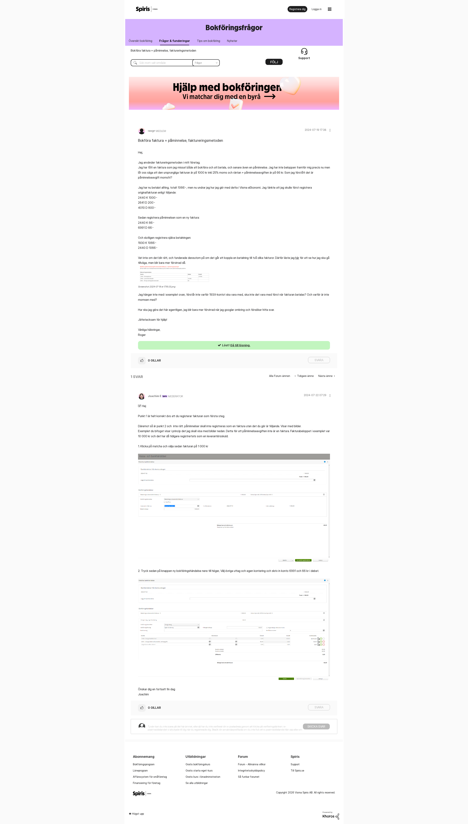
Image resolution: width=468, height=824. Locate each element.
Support (295, 764)
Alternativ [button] (274, 63)
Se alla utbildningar (197, 782)
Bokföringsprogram (143, 764)
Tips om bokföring (208, 41)
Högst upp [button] (138, 813)
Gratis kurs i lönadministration (203, 776)
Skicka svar (316, 726)
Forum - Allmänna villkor (251, 764)
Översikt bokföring (140, 41)
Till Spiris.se (297, 770)
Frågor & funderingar (174, 41)
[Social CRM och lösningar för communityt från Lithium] (331, 815)
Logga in (317, 9)
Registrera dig (297, 9)
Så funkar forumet (248, 776)
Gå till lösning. (240, 345)
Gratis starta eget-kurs (199, 770)
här (297, 258)
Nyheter (232, 41)
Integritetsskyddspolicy (251, 770)
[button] (330, 130)
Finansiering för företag (146, 782)
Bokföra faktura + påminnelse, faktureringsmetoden (163, 50)
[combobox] (172, 62)
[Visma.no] (147, 9)
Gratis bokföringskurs (198, 764)
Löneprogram (140, 770)
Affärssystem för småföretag (150, 776)
